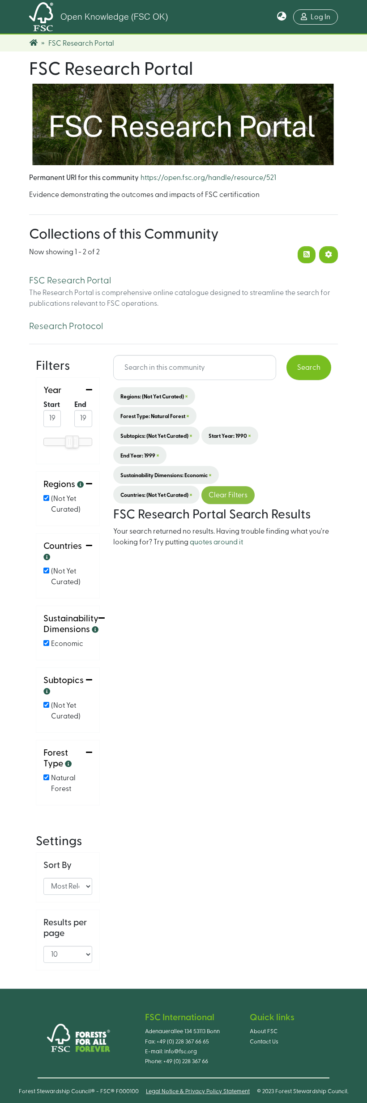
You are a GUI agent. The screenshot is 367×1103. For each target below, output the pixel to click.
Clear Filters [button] (228, 495)
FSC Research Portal (70, 280)
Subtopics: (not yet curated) (156, 435)
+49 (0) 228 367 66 (185, 1061)
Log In (320, 17)
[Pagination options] (328, 254)
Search (308, 367)
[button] (282, 17)
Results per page (65, 928)
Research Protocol (66, 326)
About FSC (263, 1031)
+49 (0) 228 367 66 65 (183, 1041)
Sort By (57, 865)
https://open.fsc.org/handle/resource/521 (208, 177)
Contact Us (264, 1041)
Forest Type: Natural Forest (154, 415)
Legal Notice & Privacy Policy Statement (198, 1091)
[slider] (69, 442)
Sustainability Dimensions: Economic (166, 475)
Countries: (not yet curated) (156, 494)
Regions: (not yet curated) (154, 396)
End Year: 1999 (139, 455)
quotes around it (216, 542)
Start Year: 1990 (230, 435)
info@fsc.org (180, 1051)
